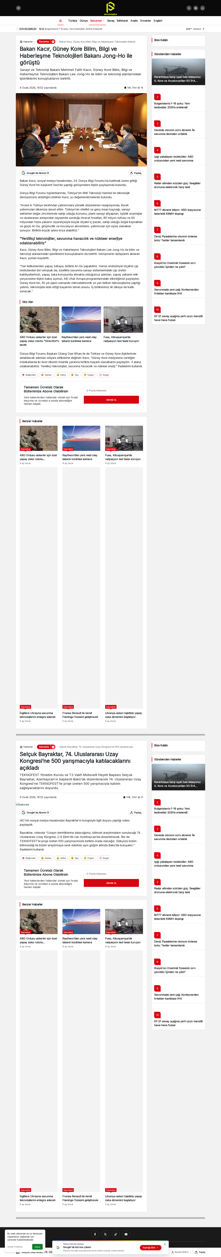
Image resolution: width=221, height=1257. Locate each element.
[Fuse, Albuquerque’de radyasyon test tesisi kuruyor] (123, 326)
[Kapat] (165, 1244)
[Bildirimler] (202, 8)
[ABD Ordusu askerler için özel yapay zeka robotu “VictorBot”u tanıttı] (39, 326)
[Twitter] (105, 1234)
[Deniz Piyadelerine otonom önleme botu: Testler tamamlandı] (178, 231)
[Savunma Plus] (110, 8)
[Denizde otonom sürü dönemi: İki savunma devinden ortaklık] (178, 125)
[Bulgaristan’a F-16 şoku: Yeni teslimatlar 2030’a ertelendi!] (178, 98)
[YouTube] (126, 1234)
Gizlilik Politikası (15, 1247)
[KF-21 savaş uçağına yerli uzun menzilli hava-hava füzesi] (178, 311)
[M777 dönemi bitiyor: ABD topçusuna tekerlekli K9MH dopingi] (178, 204)
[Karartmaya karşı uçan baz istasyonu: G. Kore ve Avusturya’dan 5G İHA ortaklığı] (178, 71)
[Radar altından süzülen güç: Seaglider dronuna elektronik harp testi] (178, 178)
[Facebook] (95, 1234)
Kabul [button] (37, 1247)
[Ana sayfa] (60, 20)
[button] (195, 8)
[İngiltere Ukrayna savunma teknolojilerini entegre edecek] (39, 594)
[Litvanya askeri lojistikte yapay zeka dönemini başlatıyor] (124, 594)
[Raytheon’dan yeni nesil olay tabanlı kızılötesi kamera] (81, 326)
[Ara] (189, 8)
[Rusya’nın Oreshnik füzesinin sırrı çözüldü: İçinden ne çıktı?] (178, 258)
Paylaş (202, 1252)
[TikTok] (116, 1234)
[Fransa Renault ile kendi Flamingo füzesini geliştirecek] (81, 594)
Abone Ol (111, 399)
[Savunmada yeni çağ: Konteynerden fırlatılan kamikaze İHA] (178, 284)
